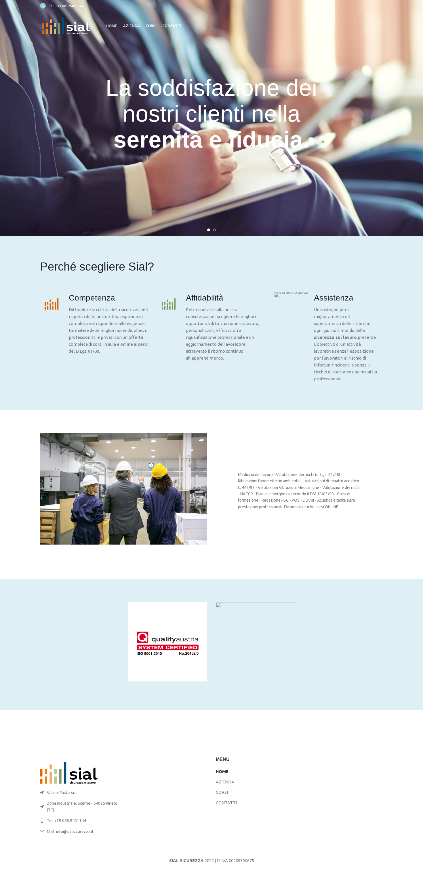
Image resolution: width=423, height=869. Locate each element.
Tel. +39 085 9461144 (66, 6)
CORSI (222, 792)
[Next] (416, 118)
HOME (222, 771)
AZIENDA (225, 781)
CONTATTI (226, 802)
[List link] (79, 820)
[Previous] (7, 118)
